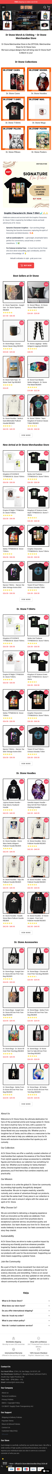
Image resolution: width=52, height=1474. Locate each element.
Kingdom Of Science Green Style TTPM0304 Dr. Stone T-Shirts (37, 512)
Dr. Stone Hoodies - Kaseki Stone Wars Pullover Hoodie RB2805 (13, 918)
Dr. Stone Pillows (13, 152)
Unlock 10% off (5, 1463)
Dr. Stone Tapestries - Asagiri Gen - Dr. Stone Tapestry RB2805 (13, 307)
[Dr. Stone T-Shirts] (13, 109)
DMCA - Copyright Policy (11, 1403)
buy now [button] (27, 265)
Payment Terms (7, 1421)
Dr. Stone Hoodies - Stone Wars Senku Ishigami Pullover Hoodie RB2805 (12, 843)
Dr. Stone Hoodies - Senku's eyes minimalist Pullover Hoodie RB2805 (13, 420)
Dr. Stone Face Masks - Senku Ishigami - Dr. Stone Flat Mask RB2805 (37, 382)
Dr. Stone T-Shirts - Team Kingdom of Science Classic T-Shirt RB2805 (37, 420)
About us (5, 1393)
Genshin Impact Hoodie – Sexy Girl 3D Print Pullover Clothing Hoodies (37, 804)
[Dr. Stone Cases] (13, 79)
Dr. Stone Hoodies (39, 93)
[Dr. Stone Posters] (39, 138)
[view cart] (48, 7)
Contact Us (6, 1427)
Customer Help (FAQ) (10, 1431)
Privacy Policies (7, 1399)
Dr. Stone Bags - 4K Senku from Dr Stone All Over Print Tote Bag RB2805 (37, 1089)
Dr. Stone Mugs (39, 123)
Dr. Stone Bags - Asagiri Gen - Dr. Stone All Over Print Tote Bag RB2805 (14, 973)
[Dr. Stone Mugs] (39, 109)
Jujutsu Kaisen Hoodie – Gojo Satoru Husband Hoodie (12, 804)
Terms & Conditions (9, 1396)
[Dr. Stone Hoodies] (39, 79)
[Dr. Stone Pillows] (13, 138)
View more (26, 435)
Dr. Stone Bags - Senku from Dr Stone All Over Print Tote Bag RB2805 (38, 1012)
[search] (44, 7)
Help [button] (47, 1471)
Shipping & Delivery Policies (12, 1417)
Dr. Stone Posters (39, 152)
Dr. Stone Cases (13, 93)
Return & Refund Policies (11, 1424)
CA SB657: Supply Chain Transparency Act (17, 1406)
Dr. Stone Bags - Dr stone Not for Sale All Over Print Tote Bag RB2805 (37, 1051)
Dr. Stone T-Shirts (13, 123)
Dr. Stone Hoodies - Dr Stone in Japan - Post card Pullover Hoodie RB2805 (37, 918)
